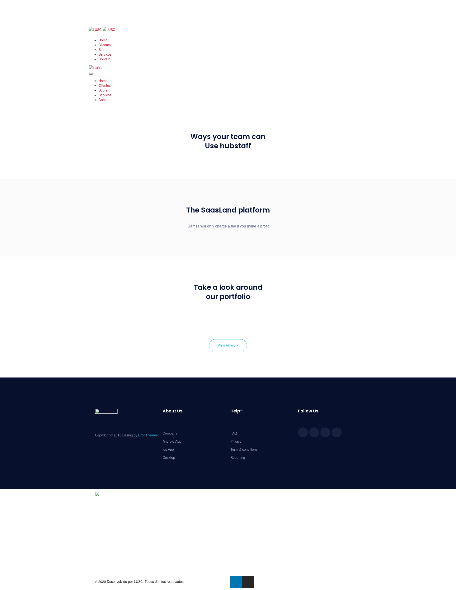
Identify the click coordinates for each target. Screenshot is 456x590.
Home (103, 40)
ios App (168, 449)
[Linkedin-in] (236, 582)
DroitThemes (148, 435)
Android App (172, 441)
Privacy (235, 441)
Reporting (237, 457)
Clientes (105, 44)
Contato (104, 59)
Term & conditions (243, 449)
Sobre (103, 49)
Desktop (169, 457)
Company (170, 433)
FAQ (233, 433)
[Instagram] (248, 582)
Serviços (105, 54)
